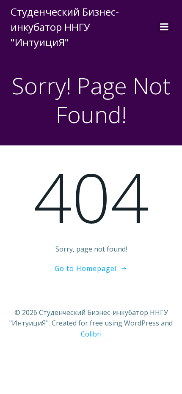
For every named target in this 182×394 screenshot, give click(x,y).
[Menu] (164, 27)
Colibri (91, 334)
